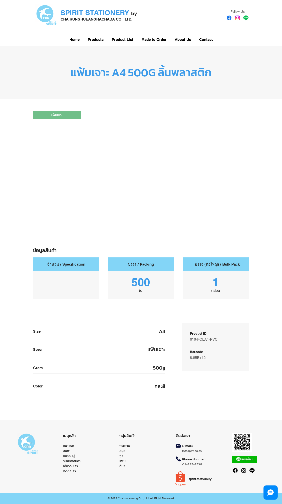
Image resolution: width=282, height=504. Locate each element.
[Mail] (178, 446)
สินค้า (66, 450)
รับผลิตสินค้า (72, 460)
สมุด (122, 450)
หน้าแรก (68, 445)
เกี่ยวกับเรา (70, 465)
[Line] (246, 18)
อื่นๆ (122, 465)
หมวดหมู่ (69, 455)
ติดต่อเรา (69, 471)
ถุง (121, 455)
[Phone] (178, 459)
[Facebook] (229, 18)
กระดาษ (124, 445)
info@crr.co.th (192, 450)
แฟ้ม (122, 460)
